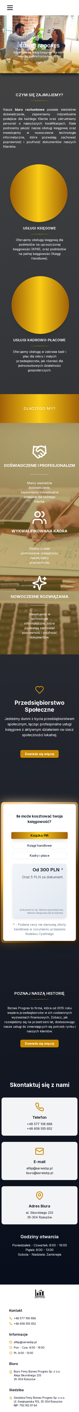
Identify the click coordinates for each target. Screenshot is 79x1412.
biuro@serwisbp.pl (39, 1173)
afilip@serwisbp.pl (39, 1168)
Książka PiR (39, 836)
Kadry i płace (39, 855)
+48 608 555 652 (39, 1128)
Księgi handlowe (39, 845)
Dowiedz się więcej (39, 1043)
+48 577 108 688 (39, 1124)
